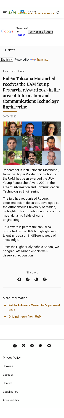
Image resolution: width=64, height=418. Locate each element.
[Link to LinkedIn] (36, 280)
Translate (42, 59)
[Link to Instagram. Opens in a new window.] (23, 346)
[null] (58, 13)
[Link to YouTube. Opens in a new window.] (49, 346)
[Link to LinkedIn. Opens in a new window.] (32, 346)
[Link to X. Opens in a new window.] (40, 346)
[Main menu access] (5, 13)
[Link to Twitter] (45, 280)
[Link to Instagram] (28, 280)
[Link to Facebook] (19, 280)
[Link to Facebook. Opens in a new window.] (15, 346)
